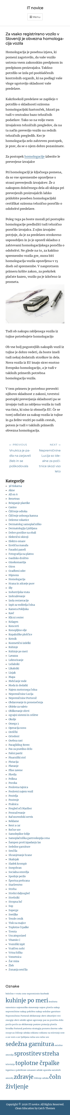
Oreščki (13, 732)
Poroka (13, 783)
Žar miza (14, 961)
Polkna (13, 778)
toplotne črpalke (37, 1063)
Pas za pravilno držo (20, 749)
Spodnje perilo (17, 876)
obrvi (16, 1020)
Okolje (12, 719)
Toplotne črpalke (19, 927)
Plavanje (13, 766)
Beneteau (14, 498)
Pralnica (13, 804)
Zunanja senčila (18, 969)
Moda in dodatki (18, 685)
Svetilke (13, 914)
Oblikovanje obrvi (19, 711)
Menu (37, 17)
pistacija (45, 1024)
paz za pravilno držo (53, 1020)
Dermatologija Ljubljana (23, 528)
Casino (13, 507)
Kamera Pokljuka (19, 609)
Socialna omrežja (19, 872)
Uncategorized (17, 935)
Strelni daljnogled (19, 893)
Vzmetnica (15, 957)
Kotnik (13, 638)
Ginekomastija (17, 562)
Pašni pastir (16, 753)
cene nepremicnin (31, 993)
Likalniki (14, 668)
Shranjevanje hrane (20, 855)
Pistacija (13, 761)
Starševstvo (15, 884)
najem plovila (46, 1007)
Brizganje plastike (19, 503)
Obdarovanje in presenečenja (26, 702)
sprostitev (27, 1053)
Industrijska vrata (19, 592)
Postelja (13, 795)
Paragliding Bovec (19, 745)
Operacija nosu (17, 728)
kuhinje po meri (27, 1000)
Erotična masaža (18, 545)
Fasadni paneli (17, 549)
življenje (17, 1086)
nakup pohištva (27, 1011)
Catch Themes (46, 1108)
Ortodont (14, 736)
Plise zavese (16, 770)
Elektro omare (17, 541)
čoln (55, 1076)
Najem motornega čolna (23, 689)
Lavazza (13, 655)
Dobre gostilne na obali (22, 532)
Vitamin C (14, 940)
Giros (12, 566)
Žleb (11, 965)
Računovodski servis (21, 816)
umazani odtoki (35, 1070)
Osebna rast (16, 740)
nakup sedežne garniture (48, 1011)
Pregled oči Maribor (20, 808)
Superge (13, 910)
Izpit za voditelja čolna (22, 604)
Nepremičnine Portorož (23, 698)
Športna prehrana (19, 880)
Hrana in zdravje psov (21, 583)
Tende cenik (16, 918)
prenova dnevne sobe (52, 1028)
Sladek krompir (18, 863)
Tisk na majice (17, 923)
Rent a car (14, 825)
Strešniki (14, 897)
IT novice (35, 8)
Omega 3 (14, 723)
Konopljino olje (18, 630)
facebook (44, 993)
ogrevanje (37, 1020)
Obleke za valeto (18, 706)
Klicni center (16, 617)
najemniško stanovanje (27, 1007)
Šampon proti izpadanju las (25, 842)
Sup (11, 906)
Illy (10, 587)
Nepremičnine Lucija (21, 694)
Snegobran (15, 867)
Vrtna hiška (15, 952)
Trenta (13, 931)
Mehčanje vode (18, 681)
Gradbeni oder (17, 571)
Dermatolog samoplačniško (25, 524)
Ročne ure (15, 829)
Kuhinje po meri (18, 651)
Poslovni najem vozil (21, 791)
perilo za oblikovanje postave (26, 1024)
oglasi (29, 1020)
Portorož (18, 1028)
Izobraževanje (17, 596)
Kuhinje (13, 647)
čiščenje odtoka (41, 1078)
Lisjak (12, 672)
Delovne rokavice (19, 520)
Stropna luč (15, 901)
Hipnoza (14, 575)
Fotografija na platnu (21, 554)
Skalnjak (14, 859)
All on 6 (13, 494)
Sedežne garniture (19, 846)
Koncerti (14, 626)
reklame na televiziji (49, 1033)
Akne (12, 490)
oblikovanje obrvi (37, 1016)
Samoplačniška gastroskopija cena (29, 838)
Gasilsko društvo (19, 558)
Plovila (12, 774)
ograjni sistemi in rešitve (23, 715)
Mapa (12, 677)
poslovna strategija (32, 1028)
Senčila (13, 850)
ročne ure (44, 1037)
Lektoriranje (16, 660)
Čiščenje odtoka (18, 511)
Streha (12, 889)
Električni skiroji (18, 537)
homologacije (34, 156)
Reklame (14, 821)
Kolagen (13, 621)
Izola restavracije (19, 600)
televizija (10, 1064)
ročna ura (34, 1037)
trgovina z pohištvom (16, 1070)
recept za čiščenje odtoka (18, 1033)
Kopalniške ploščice (20, 634)
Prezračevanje (17, 812)
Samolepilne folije (19, 833)
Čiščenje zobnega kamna (23, 515)
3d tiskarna (15, 486)
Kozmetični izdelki (20, 643)
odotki (23, 1020)
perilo (9, 1024)
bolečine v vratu (13, 993)
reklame (34, 1033)
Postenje (14, 800)
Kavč (11, 613)
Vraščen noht (17, 948)
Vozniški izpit (17, 944)
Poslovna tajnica (18, 787)
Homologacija (17, 579)
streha (50, 1053)
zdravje (23, 1076)
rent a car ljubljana (20, 1037)
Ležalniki (14, 664)
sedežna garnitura (30, 1044)
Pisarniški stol (17, 757)
